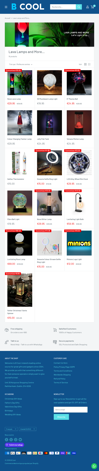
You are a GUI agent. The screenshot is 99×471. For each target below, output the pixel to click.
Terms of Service (61, 382)
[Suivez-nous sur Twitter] (11, 439)
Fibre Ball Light (13, 219)
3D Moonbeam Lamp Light (47, 99)
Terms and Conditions (63, 371)
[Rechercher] (79, 7)
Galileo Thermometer (15, 179)
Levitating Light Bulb (75, 219)
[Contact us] (94, 466)
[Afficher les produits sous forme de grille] (85, 64)
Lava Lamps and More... (21, 18)
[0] (92, 6)
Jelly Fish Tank (43, 139)
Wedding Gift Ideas (13, 414)
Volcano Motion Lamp (75, 139)
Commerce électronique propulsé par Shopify (21, 463)
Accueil (7, 18)
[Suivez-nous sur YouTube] (20, 439)
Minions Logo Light (74, 259)
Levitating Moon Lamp (16, 259)
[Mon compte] (87, 7)
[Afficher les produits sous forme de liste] (89, 64)
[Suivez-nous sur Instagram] (15, 439)
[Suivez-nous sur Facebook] (6, 439)
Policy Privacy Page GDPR (64, 367)
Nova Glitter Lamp (44, 219)
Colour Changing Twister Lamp (19, 139)
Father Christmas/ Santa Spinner (17, 311)
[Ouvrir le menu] (6, 7)
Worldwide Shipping (62, 374)
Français (9, 429)
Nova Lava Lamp (14, 99)
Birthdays (9, 410)
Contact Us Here (60, 363)
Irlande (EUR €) (25, 429)
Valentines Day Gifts (13, 406)
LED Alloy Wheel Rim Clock (77, 179)
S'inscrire (61, 417)
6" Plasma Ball (72, 99)
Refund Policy (59, 378)
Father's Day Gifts (12, 403)
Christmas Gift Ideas (13, 399)
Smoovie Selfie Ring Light (47, 179)
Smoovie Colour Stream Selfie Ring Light (49, 260)
